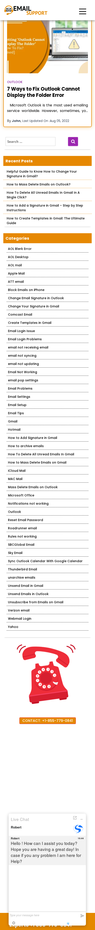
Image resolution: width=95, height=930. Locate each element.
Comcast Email (20, 314)
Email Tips (16, 413)
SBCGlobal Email (21, 544)
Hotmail (14, 429)
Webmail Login (19, 618)
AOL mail (15, 265)
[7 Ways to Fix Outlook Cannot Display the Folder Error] (47, 46)
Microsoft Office (21, 495)
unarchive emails (21, 577)
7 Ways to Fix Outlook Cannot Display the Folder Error (43, 92)
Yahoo (13, 627)
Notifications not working (28, 503)
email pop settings (23, 380)
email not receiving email (28, 347)
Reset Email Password (25, 520)
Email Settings (19, 396)
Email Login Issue (21, 331)
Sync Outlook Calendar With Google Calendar (45, 561)
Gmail (12, 421)
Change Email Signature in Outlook (36, 298)
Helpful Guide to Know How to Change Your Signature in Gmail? (42, 173)
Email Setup (17, 405)
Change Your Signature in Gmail (33, 306)
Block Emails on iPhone (26, 290)
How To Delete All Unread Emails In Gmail (41, 454)
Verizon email (19, 610)
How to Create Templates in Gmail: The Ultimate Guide (46, 220)
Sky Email (15, 553)
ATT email (16, 281)
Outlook (15, 82)
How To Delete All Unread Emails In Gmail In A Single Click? (43, 194)
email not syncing (22, 355)
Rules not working (22, 536)
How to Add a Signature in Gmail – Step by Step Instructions (45, 207)
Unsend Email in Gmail (25, 585)
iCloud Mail (17, 470)
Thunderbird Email (22, 569)
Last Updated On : (45, 121)
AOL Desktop (18, 257)
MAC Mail (15, 479)
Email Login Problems (25, 339)
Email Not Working (22, 372)
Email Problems (20, 388)
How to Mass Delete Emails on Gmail (37, 462)
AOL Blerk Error (20, 249)
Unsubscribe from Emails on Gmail (35, 602)
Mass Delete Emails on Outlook (33, 487)
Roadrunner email (22, 528)
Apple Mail (16, 273)
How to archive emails (26, 446)
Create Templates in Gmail (29, 323)
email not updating (23, 364)
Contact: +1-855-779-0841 (47, 720)
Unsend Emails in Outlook (28, 594)
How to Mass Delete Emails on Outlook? (38, 184)
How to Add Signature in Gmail (32, 438)
